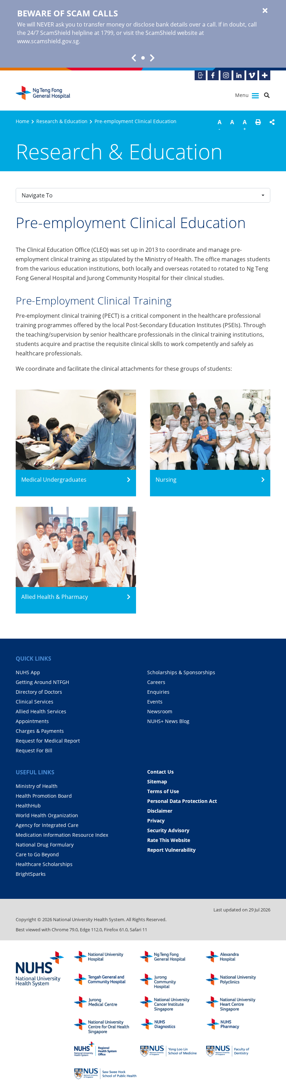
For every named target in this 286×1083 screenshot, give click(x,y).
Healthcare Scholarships (44, 864)
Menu (242, 95)
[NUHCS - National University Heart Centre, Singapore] (237, 1004)
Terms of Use (163, 791)
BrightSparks (31, 874)
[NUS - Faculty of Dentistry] (237, 1049)
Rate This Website (168, 840)
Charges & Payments (40, 731)
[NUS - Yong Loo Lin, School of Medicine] (171, 1049)
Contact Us (160, 771)
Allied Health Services (41, 711)
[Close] (265, 11)
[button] (258, 126)
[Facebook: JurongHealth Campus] (213, 75)
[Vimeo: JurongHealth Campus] (251, 75)
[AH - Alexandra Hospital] (237, 959)
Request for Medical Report (48, 740)
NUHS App (28, 672)
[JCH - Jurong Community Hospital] (171, 981)
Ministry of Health (37, 786)
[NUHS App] (200, 75)
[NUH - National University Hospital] (105, 959)
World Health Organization (47, 815)
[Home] (171, 959)
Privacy (156, 820)
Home (22, 121)
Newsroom (159, 711)
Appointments (32, 721)
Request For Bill (34, 750)
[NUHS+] (264, 75)
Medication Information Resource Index (62, 835)
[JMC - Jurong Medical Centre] (105, 1004)
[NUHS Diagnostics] (171, 1026)
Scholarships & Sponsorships (181, 672)
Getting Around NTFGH (42, 682)
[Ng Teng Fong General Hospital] (44, 95)
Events (155, 701)
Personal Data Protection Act (182, 801)
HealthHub (28, 805)
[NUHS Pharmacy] (237, 1026)
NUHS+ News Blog (168, 721)
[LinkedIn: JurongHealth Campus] (238, 75)
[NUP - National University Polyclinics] (237, 981)
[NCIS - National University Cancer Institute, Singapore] (171, 1004)
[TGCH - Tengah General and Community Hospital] (105, 981)
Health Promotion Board (44, 795)
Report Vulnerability (171, 850)
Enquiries (158, 692)
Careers (156, 682)
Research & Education (62, 121)
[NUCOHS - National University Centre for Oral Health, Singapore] (105, 1026)
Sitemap (157, 781)
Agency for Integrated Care (47, 825)
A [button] (219, 125)
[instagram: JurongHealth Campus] (226, 75)
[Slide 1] (143, 58)
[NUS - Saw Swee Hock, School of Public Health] (105, 1072)
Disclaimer (159, 810)
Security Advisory (168, 830)
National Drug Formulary (45, 844)
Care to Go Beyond (37, 854)
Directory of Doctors (39, 692)
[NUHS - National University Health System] (40, 969)
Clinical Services (34, 701)
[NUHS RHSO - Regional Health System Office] (105, 1049)
